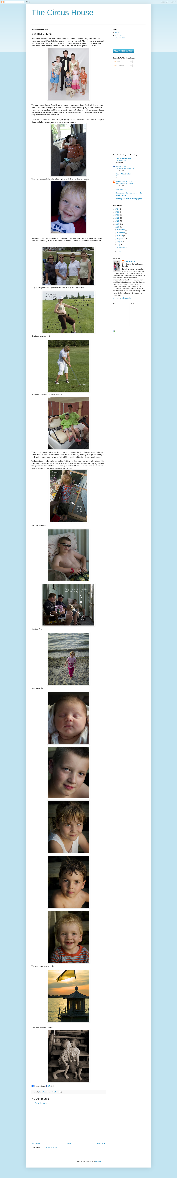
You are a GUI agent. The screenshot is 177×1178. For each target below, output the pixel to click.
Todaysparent (121, 189)
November (121, 233)
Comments (120, 66)
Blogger (98, 1161)
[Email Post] (60, 1092)
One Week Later (121, 161)
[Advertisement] (68, 1123)
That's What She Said (123, 174)
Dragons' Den (120, 38)
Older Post (101, 1144)
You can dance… (121, 176)
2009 (117, 224)
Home (69, 1144)
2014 (117, 209)
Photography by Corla (124, 181)
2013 (117, 212)
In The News (119, 35)
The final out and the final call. (125, 168)
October (120, 236)
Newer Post (36, 1144)
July (119, 245)
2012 (117, 215)
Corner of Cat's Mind (123, 159)
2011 (117, 218)
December (121, 230)
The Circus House (62, 12)
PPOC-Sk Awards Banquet (124, 183)
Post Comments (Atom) (49, 1147)
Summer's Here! (122, 247)
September (121, 239)
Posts (118, 62)
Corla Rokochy (130, 261)
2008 (117, 227)
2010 (117, 221)
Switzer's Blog (121, 166)
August (120, 242)
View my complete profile (122, 298)
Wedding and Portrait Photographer (129, 199)
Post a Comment (40, 1103)
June (119, 251)
